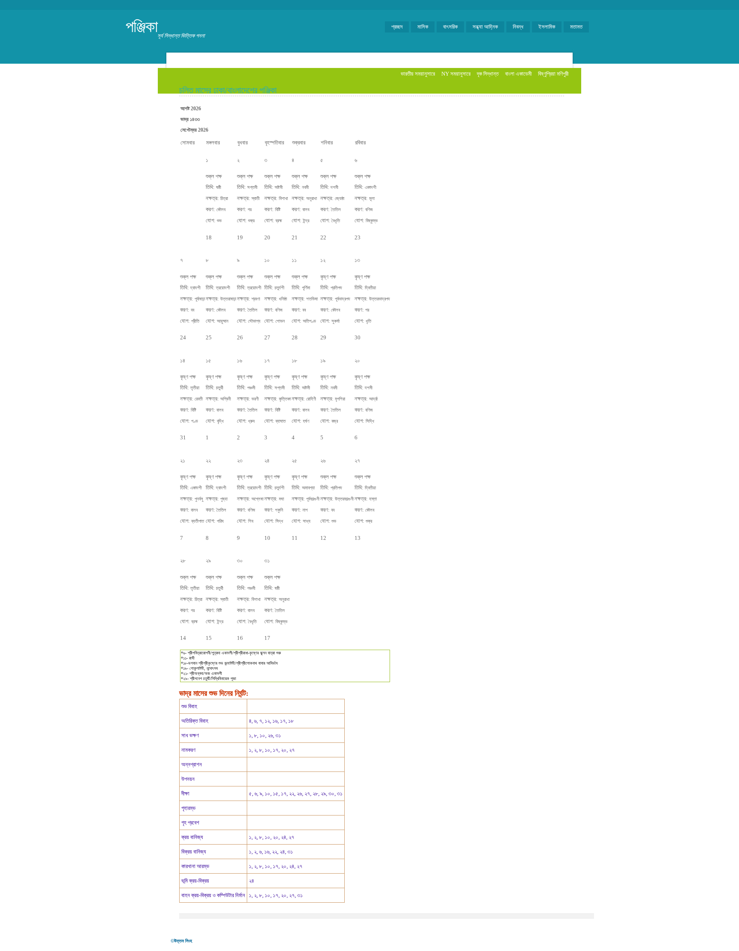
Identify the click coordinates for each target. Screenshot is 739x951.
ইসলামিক (546, 27)
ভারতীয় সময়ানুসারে (418, 74)
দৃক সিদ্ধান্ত (488, 74)
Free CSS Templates (365, 940)
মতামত (576, 27)
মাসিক (422, 27)
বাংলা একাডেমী (518, 74)
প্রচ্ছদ (396, 27)
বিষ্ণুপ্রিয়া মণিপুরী (553, 74)
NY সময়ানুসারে (455, 74)
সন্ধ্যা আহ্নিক (485, 27)
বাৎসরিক (450, 27)
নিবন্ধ (518, 27)
